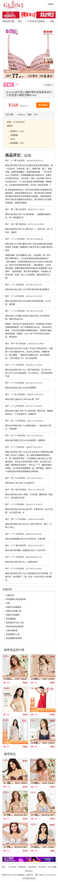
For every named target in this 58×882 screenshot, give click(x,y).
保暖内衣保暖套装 (13, 607)
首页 (20, 21)
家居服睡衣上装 (12, 634)
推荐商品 (10, 754)
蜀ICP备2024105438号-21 (45, 875)
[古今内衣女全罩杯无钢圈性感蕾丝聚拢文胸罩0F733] (42, 771)
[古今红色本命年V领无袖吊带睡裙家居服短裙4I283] (42, 699)
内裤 (8, 603)
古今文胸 (12, 867)
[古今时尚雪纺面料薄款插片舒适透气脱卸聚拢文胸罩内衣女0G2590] (15, 835)
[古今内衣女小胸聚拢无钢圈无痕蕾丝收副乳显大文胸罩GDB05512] (15, 699)
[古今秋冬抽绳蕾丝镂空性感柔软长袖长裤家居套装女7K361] (15, 731)
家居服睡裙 (11, 619)
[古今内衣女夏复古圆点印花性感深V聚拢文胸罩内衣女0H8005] (15, 771)
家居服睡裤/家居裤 (14, 638)
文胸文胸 (10, 595)
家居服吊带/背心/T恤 (15, 623)
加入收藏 (52, 867)
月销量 (48, 85)
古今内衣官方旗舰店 (36, 21)
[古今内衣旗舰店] (29, 5)
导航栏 (51, 4)
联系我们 (29, 871)
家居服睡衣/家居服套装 (16, 599)
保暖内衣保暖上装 (13, 611)
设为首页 (42, 867)
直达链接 (42, 105)
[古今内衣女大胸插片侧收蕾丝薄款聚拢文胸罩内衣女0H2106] (42, 803)
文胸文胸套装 (12, 630)
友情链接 (22, 867)
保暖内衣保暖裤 (12, 615)
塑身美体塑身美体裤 (14, 627)
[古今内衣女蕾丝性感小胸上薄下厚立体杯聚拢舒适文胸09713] (15, 667)
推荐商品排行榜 (14, 650)
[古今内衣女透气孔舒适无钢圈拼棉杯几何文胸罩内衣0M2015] (42, 667)
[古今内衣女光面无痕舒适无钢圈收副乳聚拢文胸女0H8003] (15, 803)
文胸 (52, 21)
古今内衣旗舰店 (18, 875)
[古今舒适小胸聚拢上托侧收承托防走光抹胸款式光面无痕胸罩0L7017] (42, 731)
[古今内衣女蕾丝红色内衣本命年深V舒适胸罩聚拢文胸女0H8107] (42, 835)
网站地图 (32, 867)
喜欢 (10, 85)
